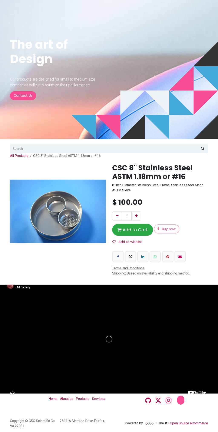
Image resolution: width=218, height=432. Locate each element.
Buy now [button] (168, 228)
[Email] (180, 257)
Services (98, 399)
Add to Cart (135, 230)
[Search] (202, 148)
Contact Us (23, 95)
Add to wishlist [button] (130, 241)
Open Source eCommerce (189, 423)
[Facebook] (118, 257)
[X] (130, 257)
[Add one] (136, 216)
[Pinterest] (168, 257)
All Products (19, 156)
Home (53, 399)
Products (82, 399)
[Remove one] (117, 216)
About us (66, 399)
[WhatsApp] (155, 257)
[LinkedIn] (143, 257)
